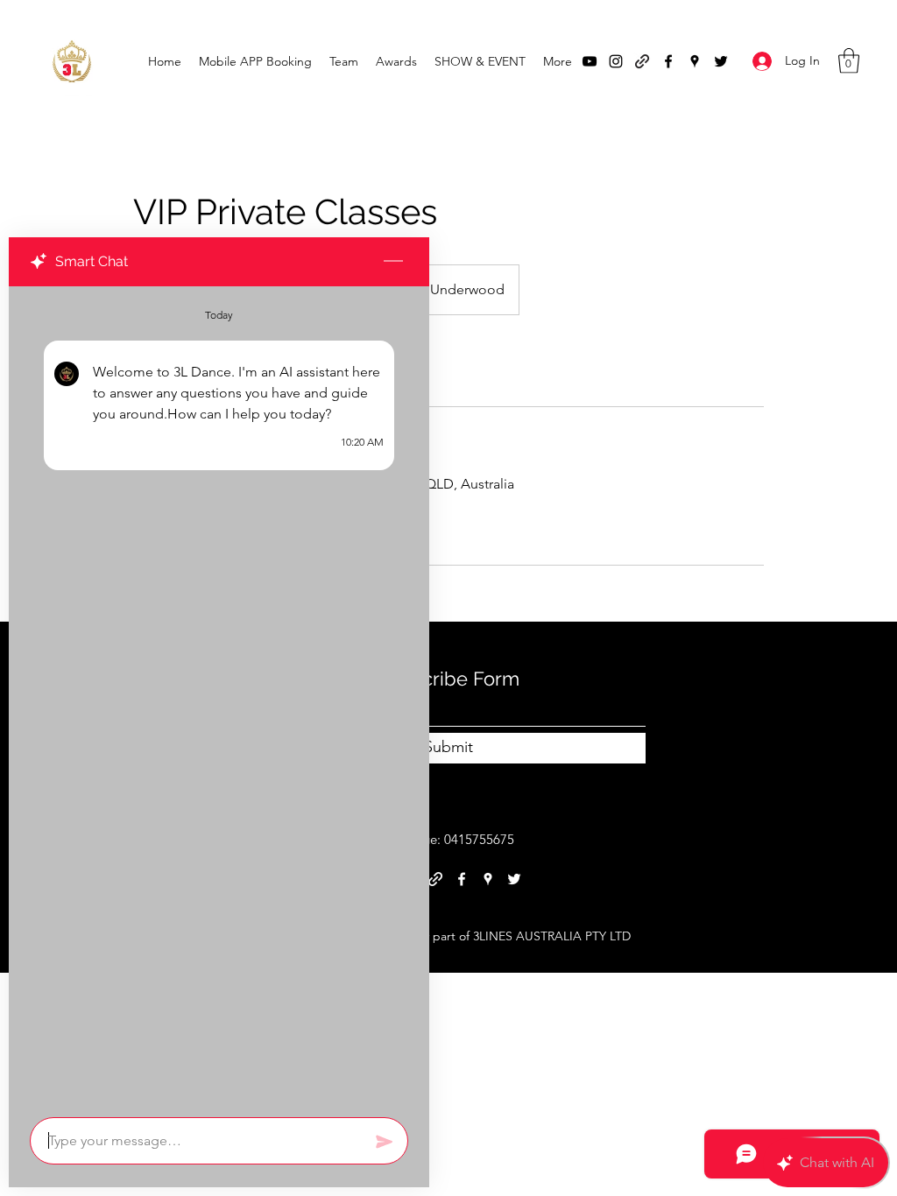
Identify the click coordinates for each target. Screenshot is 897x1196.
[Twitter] (721, 61)
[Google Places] (694, 61)
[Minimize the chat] (393, 262)
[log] (219, 696)
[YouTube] (589, 61)
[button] (848, 61)
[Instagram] (616, 61)
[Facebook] (668, 61)
